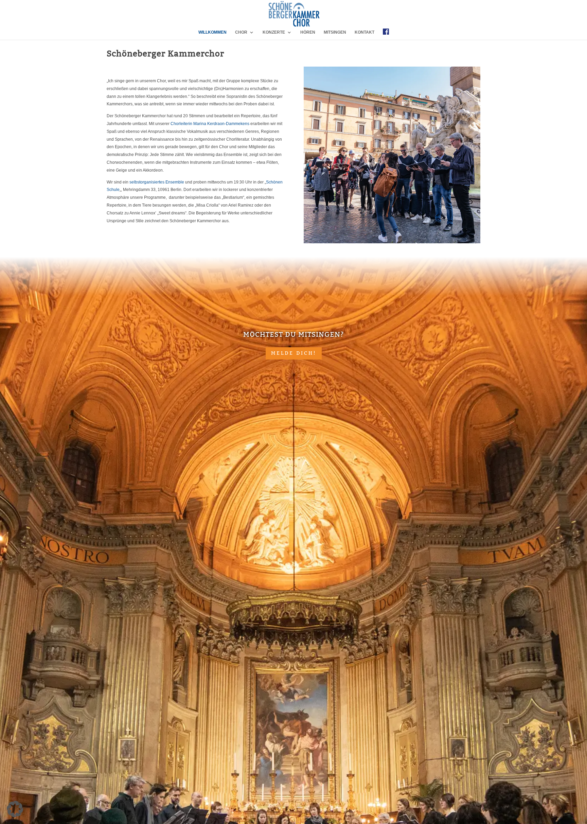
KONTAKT (364, 32)
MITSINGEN (335, 32)
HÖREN (307, 32)
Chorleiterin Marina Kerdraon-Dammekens (210, 123)
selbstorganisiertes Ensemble (156, 182)
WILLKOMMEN (212, 32)
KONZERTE (274, 32)
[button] (15, 809)
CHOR (241, 32)
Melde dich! (293, 353)
